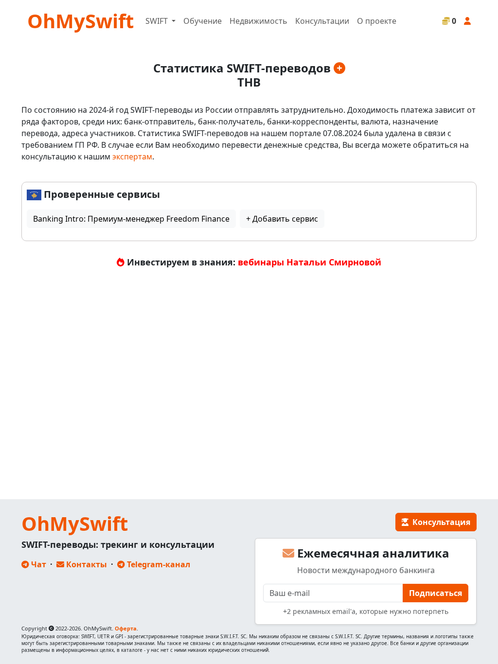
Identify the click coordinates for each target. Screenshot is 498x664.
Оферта (126, 628)
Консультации (322, 21)
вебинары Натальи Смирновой (309, 262)
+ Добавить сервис (282, 218)
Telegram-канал (157, 564)
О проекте (376, 21)
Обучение (202, 21)
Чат (37, 564)
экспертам (132, 156)
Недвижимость (258, 21)
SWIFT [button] (157, 21)
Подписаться (435, 593)
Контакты (85, 564)
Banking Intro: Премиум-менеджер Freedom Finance (131, 218)
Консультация (439, 522)
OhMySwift (80, 20)
